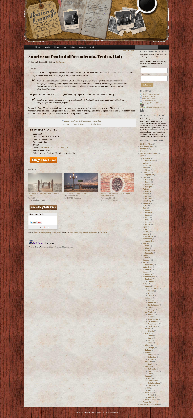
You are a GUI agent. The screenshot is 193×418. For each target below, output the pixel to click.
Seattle (150, 395)
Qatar (145, 255)
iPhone (142, 151)
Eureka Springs (153, 305)
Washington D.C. (151, 400)
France (145, 194)
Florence (148, 213)
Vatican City (147, 402)
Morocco (146, 234)
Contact (72, 47)
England (148, 279)
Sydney (148, 165)
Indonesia (146, 203)
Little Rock (152, 307)
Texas (147, 388)
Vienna (147, 170)
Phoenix (151, 291)
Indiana (148, 350)
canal (71, 232)
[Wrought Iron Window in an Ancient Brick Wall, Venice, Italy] (117, 182)
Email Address (145, 75)
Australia (146, 163)
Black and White (146, 144)
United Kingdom (149, 277)
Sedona (150, 293)
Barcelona (149, 265)
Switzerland (147, 267)
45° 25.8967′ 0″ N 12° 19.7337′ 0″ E (54, 148)
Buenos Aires (150, 161)
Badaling (148, 180)
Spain (145, 262)
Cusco (147, 246)
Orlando (151, 331)
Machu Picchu (150, 251)
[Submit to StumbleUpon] (44, 228)
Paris (147, 196)
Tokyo (147, 232)
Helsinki (148, 191)
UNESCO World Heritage (149, 404)
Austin (150, 390)
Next (133, 50)
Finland (146, 189)
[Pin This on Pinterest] (39, 223)
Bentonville (152, 303)
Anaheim (151, 314)
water (95, 232)
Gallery (56, 47)
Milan (147, 217)
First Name (144, 67)
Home (37, 47)
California (149, 312)
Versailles (148, 199)
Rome (147, 220)
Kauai (150, 338)
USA (144, 284)
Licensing (82, 47)
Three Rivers (152, 326)
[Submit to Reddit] (48, 228)
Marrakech (149, 236)
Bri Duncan (60, 62)
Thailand (146, 272)
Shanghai (148, 187)
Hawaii (147, 333)
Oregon (148, 376)
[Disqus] (81, 267)
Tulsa (150, 374)
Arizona (148, 286)
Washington (149, 393)
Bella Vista (151, 300)
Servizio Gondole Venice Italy (75, 193)
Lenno (147, 215)
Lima (147, 248)
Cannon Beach (153, 381)
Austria (145, 168)
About (92, 47)
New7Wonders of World (148, 153)
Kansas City (152, 355)
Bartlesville (152, 369)
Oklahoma (149, 367)
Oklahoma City (153, 371)
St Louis (151, 359)
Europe (76, 232)
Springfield (152, 357)
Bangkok (148, 274)
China (145, 177)
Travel (54, 232)
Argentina (146, 158)
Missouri (148, 352)
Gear (64, 47)
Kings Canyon (153, 319)
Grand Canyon (153, 288)
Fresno (150, 317)
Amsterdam (149, 241)
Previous (125, 50)
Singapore (146, 260)
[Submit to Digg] (46, 228)
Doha (147, 258)
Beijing (147, 182)
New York (148, 362)
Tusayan (151, 296)
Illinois (147, 345)
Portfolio (46, 47)
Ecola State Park (154, 383)
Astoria (150, 378)
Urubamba (149, 253)
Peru (144, 243)
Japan (145, 227)
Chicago (151, 348)
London (151, 281)
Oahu (150, 343)
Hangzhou (149, 184)
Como (147, 210)
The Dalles (152, 386)
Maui (149, 340)
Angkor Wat (149, 175)
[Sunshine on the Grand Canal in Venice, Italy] (45, 182)
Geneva (148, 269)
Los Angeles (152, 322)
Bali (146, 206)
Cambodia (146, 172)
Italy (49, 232)
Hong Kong (147, 201)
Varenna (148, 222)
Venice (59, 232)
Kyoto (147, 229)
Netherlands (147, 239)
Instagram (144, 149)
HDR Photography (41, 232)
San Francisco (153, 324)
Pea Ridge (151, 310)
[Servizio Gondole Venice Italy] (81, 182)
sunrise (85, 232)
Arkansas (148, 298)
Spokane (151, 397)
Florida (148, 329)
